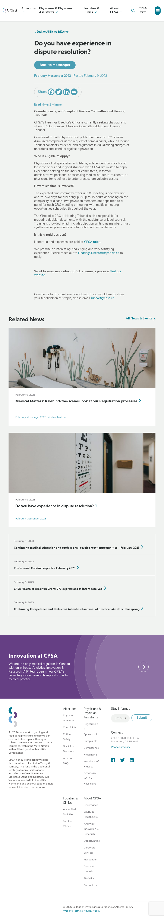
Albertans (28, 8)
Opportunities (92, 841)
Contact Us (90, 885)
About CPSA (114, 10)
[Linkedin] (66, 91)
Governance (91, 805)
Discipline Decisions (69, 749)
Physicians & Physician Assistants (55, 10)
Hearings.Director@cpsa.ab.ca (98, 253)
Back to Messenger (55, 65)
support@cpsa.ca (102, 298)
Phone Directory (120, 747)
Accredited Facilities (69, 812)
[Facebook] (51, 91)
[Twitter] (58, 91)
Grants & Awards (89, 869)
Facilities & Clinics (91, 10)
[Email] (74, 91)
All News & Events (139, 318)
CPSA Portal (143, 10)
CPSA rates (92, 242)
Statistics (89, 878)
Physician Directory (68, 718)
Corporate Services (89, 850)
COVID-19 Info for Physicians (90, 778)
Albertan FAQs (68, 761)
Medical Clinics (67, 824)
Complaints (69, 727)
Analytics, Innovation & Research (91, 829)
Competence (91, 748)
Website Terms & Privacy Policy (81, 911)
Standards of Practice (91, 764)
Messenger (90, 860)
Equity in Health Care (91, 814)
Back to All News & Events (52, 32)
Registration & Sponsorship (91, 729)
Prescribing (90, 755)
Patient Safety (67, 737)
